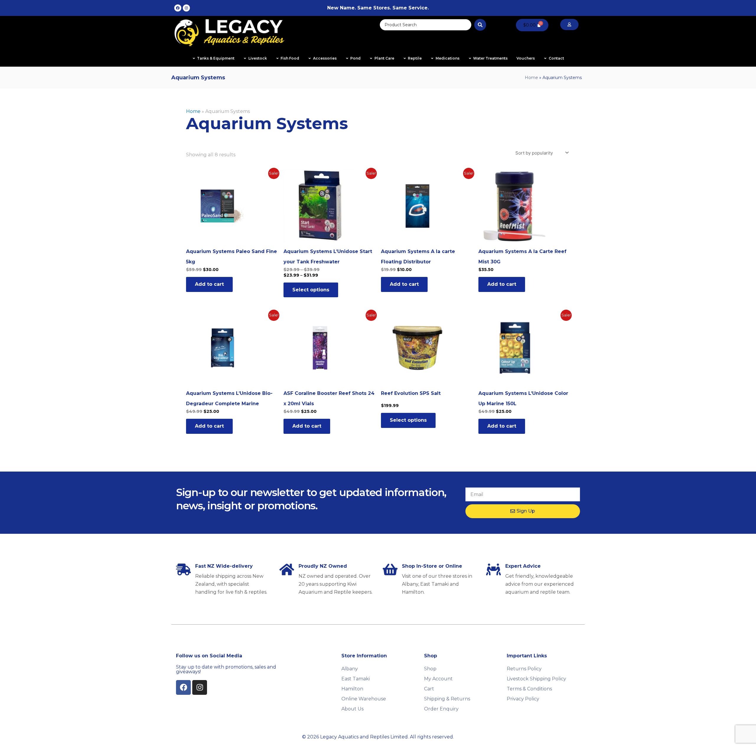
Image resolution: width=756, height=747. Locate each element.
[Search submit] (480, 25)
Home (531, 77)
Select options (310, 290)
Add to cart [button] (209, 284)
